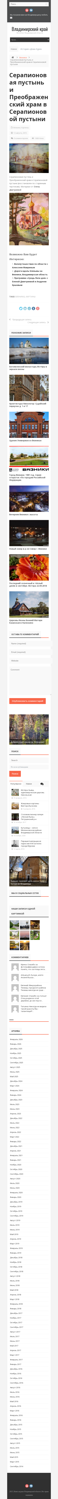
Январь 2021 (15, 1160)
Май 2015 (14, 1457)
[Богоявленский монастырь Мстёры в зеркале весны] (29, 351)
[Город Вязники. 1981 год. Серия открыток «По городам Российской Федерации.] (29, 459)
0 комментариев (21, 138)
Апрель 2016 (15, 1406)
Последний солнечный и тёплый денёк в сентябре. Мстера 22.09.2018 (28, 584)
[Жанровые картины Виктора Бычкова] (15, 805)
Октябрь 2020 (16, 1169)
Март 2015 (14, 1461)
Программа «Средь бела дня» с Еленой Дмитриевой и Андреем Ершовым (30, 281)
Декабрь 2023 (16, 1099)
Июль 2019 (14, 1225)
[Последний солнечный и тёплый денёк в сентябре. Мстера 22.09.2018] (29, 567)
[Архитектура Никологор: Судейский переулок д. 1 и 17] (29, 388)
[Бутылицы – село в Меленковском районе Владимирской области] (15, 830)
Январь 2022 (15, 1141)
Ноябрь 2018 (15, 1262)
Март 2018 (14, 1299)
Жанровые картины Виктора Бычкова (30, 804)
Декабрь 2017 (16, 1313)
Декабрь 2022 (16, 1118)
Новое (29, 783)
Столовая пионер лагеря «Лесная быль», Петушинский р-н (32, 816)
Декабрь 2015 (16, 1424)
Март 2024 (14, 1085)
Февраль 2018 (16, 1304)
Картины (25, 127)
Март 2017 (14, 1355)
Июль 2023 (14, 1104)
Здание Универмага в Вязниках (25, 440)
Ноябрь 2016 (15, 1373)
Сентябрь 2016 (16, 1383)
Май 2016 (14, 1401)
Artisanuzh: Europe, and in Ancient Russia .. (32, 976)
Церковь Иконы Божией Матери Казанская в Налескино (25, 621)
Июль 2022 (14, 1123)
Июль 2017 (14, 1336)
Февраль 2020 (16, 1192)
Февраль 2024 (16, 1090)
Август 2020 (15, 1178)
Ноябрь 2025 (15, 1053)
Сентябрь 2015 (16, 1438)
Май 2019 (14, 1234)
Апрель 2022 (15, 1132)
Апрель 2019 (15, 1239)
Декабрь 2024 (16, 1081)
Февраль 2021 (16, 1155)
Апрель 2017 (15, 1350)
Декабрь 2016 (16, 1369)
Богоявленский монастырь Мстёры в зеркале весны (28, 367)
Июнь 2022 (14, 1127)
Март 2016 (14, 1410)
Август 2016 (15, 1387)
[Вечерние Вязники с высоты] (29, 499)
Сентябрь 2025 (16, 1062)
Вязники (23, 57)
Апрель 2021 (15, 1150)
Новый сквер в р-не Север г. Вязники (28, 548)
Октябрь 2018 (16, 1267)
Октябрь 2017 (16, 1322)
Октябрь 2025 (16, 1058)
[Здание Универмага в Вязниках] (29, 425)
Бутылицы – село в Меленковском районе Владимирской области (31, 830)
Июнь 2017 (14, 1341)
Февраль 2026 (16, 1039)
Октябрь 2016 (16, 1378)
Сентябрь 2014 (16, 1466)
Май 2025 (14, 1076)
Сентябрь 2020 (16, 1174)
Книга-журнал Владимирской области (27, 1492)
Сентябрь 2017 (16, 1327)
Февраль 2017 (16, 1359)
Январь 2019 (15, 1253)
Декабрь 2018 (16, 1257)
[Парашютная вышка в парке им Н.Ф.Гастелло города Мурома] (15, 843)
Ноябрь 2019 (15, 1206)
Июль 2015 (14, 1448)
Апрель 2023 (15, 1113)
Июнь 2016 (14, 1396)
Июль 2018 (14, 1280)
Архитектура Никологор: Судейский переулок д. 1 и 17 (27, 404)
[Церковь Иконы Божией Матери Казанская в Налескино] (29, 604)
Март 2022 (14, 1137)
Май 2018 (14, 1290)
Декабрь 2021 (16, 1146)
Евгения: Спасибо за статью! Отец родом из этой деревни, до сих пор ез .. (33, 998)
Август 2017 (15, 1331)
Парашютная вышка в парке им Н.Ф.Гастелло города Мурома (31, 843)
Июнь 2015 (14, 1452)
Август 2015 (15, 1443)
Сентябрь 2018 (16, 1271)
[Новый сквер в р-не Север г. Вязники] (29, 533)
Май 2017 (14, 1345)
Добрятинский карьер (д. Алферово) (27, 742)
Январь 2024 (15, 1095)
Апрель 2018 (15, 1294)
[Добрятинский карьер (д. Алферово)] (29, 729)
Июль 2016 (14, 1392)
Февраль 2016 (16, 1415)
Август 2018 (15, 1276)
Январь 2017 (15, 1364)
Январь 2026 (15, 1044)
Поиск (15, 773)
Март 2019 (14, 1243)
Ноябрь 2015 (15, 1429)
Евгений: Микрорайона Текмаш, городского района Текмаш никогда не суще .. (33, 987)
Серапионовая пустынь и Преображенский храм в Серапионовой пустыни (28, 97)
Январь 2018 (15, 1308)
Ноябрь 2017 (15, 1318)
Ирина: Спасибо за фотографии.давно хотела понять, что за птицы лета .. (33, 967)
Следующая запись (37, 322)
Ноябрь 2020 (15, 1164)
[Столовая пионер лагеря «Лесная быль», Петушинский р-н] (15, 816)
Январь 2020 (15, 1197)
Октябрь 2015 (16, 1434)
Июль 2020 (14, 1183)
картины (30, 296)
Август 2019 (15, 1220)
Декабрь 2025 (16, 1048)
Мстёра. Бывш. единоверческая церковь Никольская (32, 792)
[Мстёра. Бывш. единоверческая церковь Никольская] (15, 792)
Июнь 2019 (14, 1229)
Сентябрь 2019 (16, 1215)
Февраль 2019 (16, 1248)
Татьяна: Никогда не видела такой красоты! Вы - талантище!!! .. (33, 1008)
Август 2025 (15, 1067)
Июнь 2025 (14, 1072)
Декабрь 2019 (16, 1202)
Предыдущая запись (21, 319)
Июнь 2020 (14, 1188)
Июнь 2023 (14, 1109)
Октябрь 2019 (16, 1211)
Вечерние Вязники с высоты (23, 514)
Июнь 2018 (14, 1285)
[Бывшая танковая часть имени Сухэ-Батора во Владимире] (29, 871)
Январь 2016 (15, 1420)
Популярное (15, 783)
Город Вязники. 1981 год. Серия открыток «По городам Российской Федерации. (27, 477)
